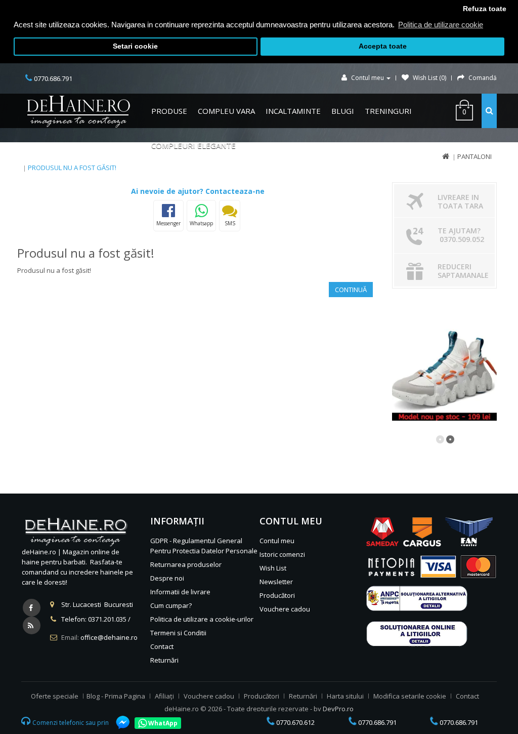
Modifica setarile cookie (409, 696)
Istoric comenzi (282, 554)
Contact (162, 646)
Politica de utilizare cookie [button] (440, 24)
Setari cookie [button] (135, 46)
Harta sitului (345, 696)
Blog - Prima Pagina (116, 696)
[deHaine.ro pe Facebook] (31, 608)
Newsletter (276, 581)
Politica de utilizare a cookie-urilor (201, 619)
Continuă (351, 289)
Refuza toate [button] (484, 9)
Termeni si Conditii (178, 632)
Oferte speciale (54, 696)
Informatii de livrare (180, 591)
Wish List (273, 568)
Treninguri (388, 111)
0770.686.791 (377, 722)
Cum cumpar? (171, 605)
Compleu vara (226, 111)
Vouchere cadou (285, 609)
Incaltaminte (293, 111)
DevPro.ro (338, 708)
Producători (277, 595)
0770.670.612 (295, 722)
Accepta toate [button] (383, 46)
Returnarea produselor (186, 564)
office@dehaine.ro (109, 637)
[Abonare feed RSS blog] (31, 625)
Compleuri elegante (193, 145)
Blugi (342, 111)
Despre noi (167, 578)
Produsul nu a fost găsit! (72, 167)
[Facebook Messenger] (117, 722)
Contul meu (277, 540)
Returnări (164, 660)
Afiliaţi (164, 696)
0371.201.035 (107, 619)
